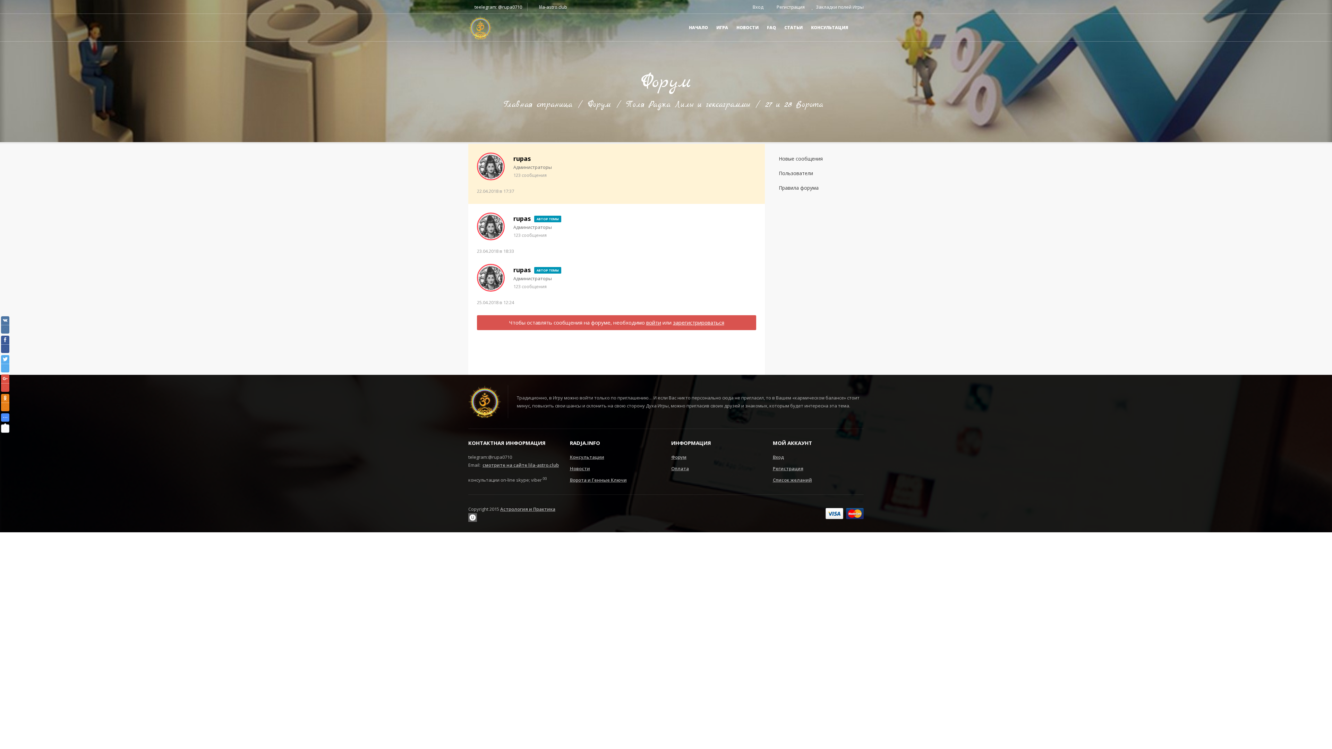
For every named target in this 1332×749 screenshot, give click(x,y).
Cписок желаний (792, 480)
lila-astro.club (552, 7)
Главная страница (538, 104)
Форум (599, 104)
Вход (778, 457)
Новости (580, 468)
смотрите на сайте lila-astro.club (521, 465)
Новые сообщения (801, 158)
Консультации (587, 457)
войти (653, 322)
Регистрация (788, 468)
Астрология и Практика (527, 509)
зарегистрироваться (698, 322)
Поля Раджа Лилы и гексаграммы (688, 104)
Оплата (680, 468)
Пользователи (796, 173)
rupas (522, 158)
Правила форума (799, 187)
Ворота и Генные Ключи (598, 480)
